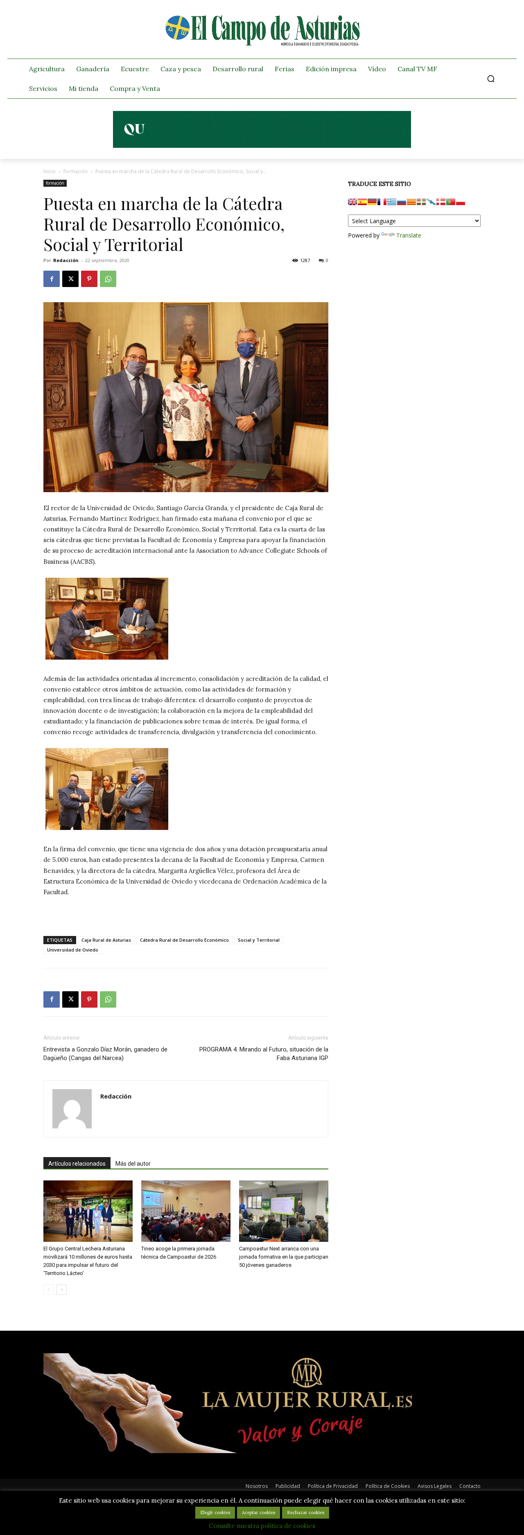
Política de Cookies (388, 1486)
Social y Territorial (259, 940)
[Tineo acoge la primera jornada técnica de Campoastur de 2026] (185, 1211)
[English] (352, 202)
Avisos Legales (435, 1486)
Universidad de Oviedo (72, 950)
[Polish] (460, 202)
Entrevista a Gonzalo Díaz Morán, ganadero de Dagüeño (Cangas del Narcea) (105, 1054)
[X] (70, 279)
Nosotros (257, 1486)
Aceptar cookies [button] (258, 1512)
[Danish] (440, 202)
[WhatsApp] (108, 279)
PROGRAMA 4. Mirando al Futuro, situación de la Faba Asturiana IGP (263, 1054)
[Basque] (421, 202)
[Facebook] (51, 279)
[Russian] (401, 202)
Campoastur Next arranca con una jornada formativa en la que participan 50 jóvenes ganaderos (283, 1257)
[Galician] (431, 202)
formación (75, 171)
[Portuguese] (450, 202)
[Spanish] (362, 202)
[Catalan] (411, 202)
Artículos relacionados (77, 1163)
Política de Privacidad (333, 1486)
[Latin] (391, 202)
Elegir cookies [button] (215, 1512)
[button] (491, 78)
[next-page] (61, 1289)
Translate (408, 235)
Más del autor (133, 1163)
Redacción (66, 260)
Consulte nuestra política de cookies (262, 1526)
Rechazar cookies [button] (305, 1512)
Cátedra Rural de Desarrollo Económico (184, 940)
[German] (372, 202)
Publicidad (288, 1486)
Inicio (49, 171)
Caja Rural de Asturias (106, 940)
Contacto (470, 1486)
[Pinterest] (89, 279)
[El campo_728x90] (262, 145)
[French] (381, 202)
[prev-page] (48, 1289)
